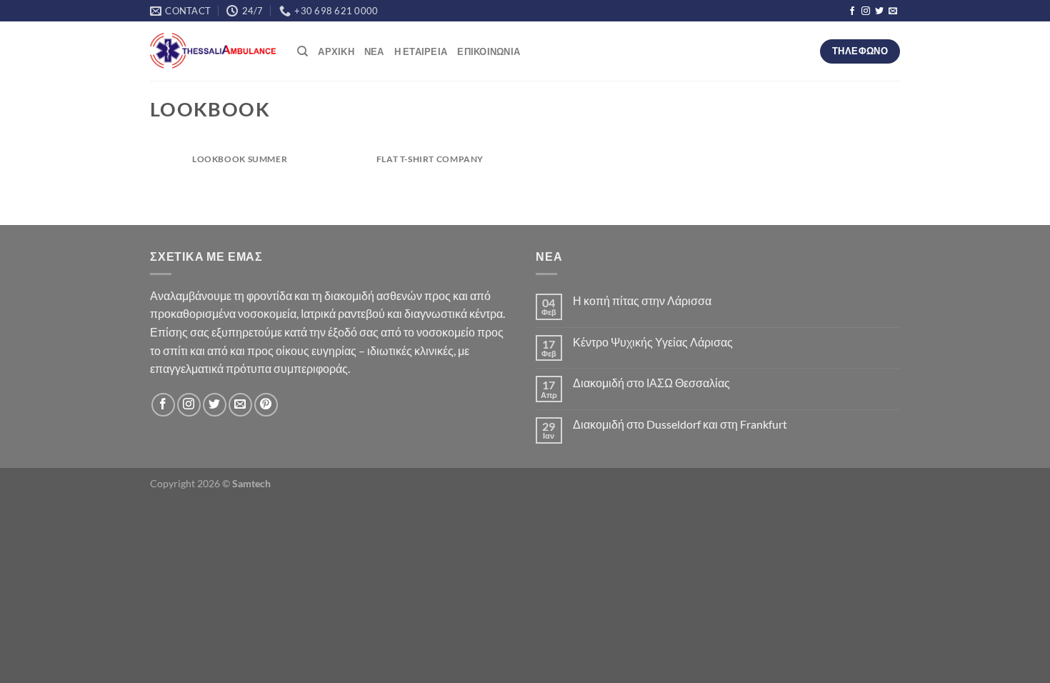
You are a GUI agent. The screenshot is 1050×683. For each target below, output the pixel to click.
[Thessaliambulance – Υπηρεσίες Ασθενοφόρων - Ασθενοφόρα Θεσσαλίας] (213, 52)
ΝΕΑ (374, 51)
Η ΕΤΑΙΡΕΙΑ (421, 51)
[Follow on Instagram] (865, 11)
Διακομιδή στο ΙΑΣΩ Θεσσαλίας (651, 382)
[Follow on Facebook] (852, 11)
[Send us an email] (893, 11)
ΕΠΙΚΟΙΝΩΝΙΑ (488, 51)
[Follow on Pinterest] (266, 405)
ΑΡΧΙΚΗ (336, 51)
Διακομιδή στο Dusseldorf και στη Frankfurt (680, 424)
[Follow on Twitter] (879, 11)
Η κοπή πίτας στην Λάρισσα (642, 300)
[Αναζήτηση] (302, 51)
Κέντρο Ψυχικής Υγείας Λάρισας (653, 342)
